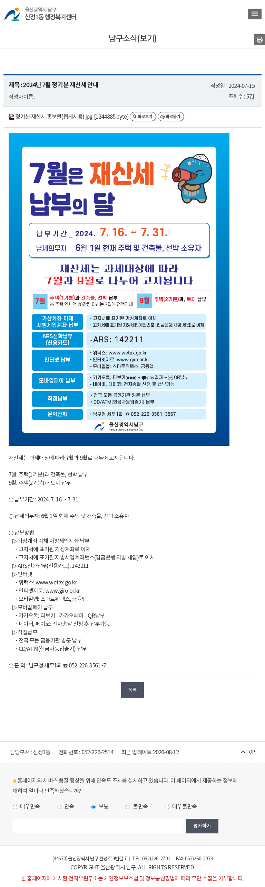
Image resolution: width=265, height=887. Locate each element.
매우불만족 (184, 807)
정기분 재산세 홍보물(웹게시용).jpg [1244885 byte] (72, 117)
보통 (103, 807)
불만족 (140, 807)
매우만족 (29, 807)
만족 (68, 807)
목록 (132, 690)
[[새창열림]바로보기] (144, 117)
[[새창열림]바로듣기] (171, 117)
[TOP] (248, 751)
